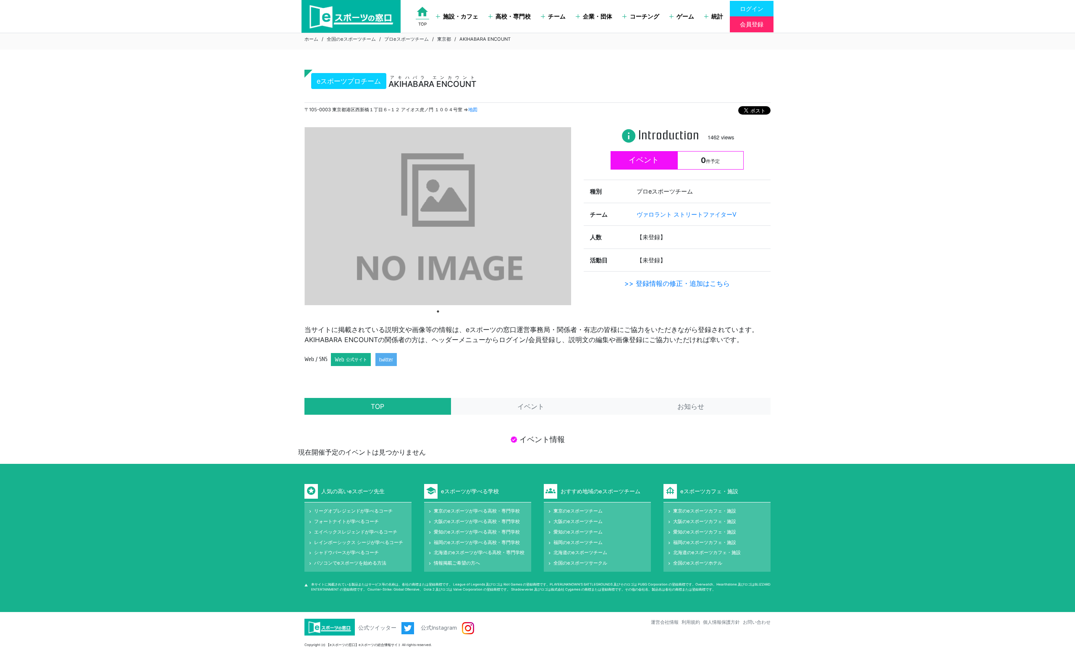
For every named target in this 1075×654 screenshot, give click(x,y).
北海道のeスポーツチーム (580, 552)
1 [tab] (438, 311)
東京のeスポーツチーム (578, 511)
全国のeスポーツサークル (580, 563)
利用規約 (691, 622)
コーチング (644, 16)
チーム (557, 16)
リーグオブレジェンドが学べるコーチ (353, 511)
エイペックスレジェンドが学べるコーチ (355, 532)
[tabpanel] (437, 216)
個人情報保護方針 (721, 622)
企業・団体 (597, 16)
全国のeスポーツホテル (697, 563)
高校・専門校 (513, 16)
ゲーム (685, 16)
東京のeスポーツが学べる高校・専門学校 (477, 511)
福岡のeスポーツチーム (578, 542)
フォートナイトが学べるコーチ (346, 521)
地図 (472, 109)
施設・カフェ (460, 16)
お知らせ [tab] (690, 406)
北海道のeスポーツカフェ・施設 (707, 552)
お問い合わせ (757, 622)
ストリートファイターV (705, 214)
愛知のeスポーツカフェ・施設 (704, 532)
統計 (717, 16)
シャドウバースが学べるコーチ (346, 552)
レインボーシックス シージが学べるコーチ (358, 542)
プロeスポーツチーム (406, 39)
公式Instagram (440, 628)
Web (351, 359)
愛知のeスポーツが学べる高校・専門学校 (477, 532)
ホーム (311, 39)
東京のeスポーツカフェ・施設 (704, 511)
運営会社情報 (665, 622)
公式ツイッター (378, 628)
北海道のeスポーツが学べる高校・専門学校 (479, 552)
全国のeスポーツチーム (351, 39)
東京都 (444, 39)
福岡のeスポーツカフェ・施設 (704, 542)
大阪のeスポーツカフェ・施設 (704, 521)
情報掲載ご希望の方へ (457, 563)
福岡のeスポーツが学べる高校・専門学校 (477, 542)
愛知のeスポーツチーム (578, 532)
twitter (386, 359)
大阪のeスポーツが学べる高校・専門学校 (477, 521)
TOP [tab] (377, 406)
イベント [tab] (530, 406)
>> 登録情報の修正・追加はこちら (677, 283)
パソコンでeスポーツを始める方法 (350, 563)
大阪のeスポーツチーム (578, 521)
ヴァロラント (655, 214)
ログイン (751, 8)
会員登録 (751, 24)
